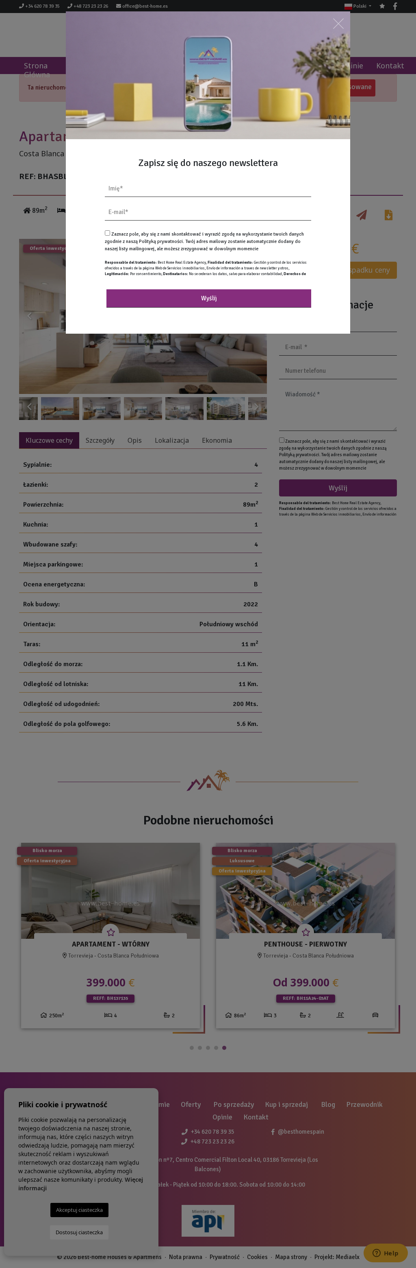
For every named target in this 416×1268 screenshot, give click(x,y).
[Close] (338, 23)
